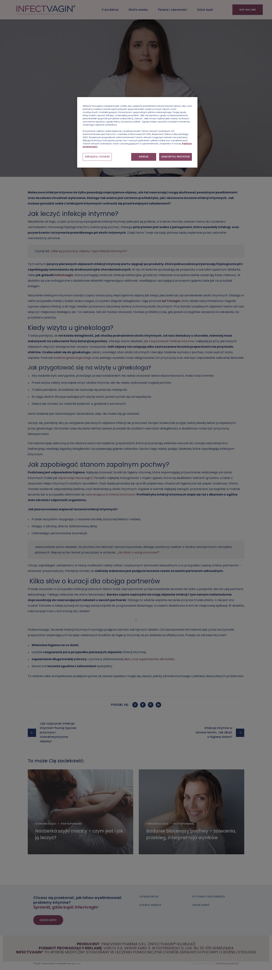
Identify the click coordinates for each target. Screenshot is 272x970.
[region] (137, 132)
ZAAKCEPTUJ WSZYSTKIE (175, 156)
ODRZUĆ (144, 156)
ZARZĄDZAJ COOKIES (97, 156)
